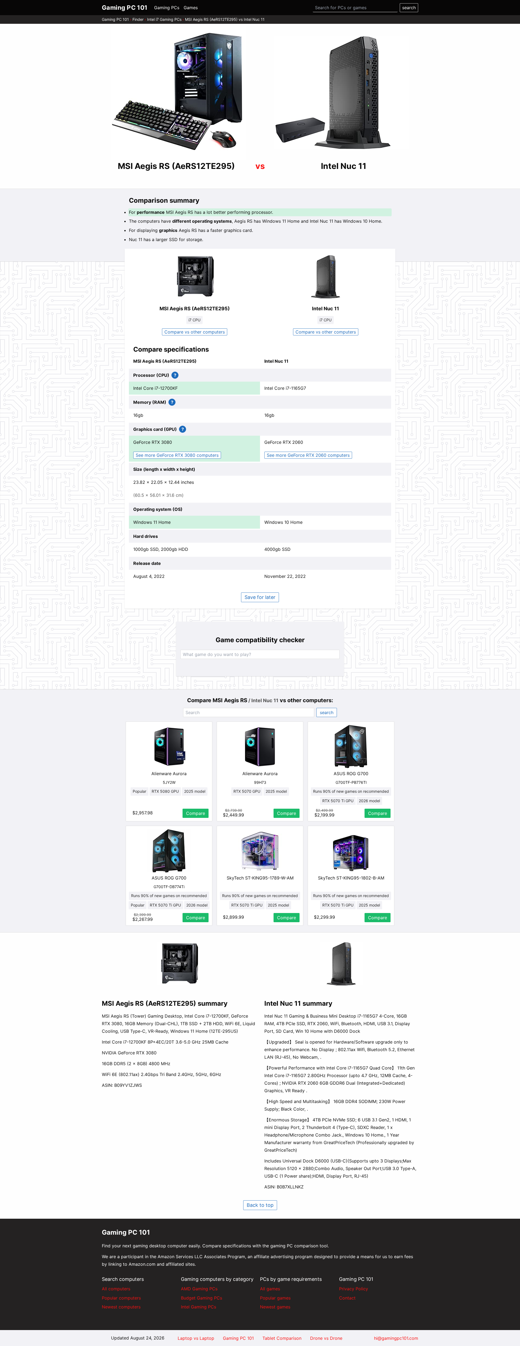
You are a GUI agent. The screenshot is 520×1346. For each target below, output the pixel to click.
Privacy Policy (353, 1288)
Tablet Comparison (281, 1338)
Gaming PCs (166, 7)
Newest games (275, 1307)
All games (270, 1288)
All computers (116, 1288)
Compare (195, 813)
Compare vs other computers (194, 332)
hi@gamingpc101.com (396, 1338)
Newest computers (121, 1307)
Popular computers (121, 1298)
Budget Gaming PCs (201, 1298)
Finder (138, 19)
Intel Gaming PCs (198, 1307)
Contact (347, 1298)
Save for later (260, 597)
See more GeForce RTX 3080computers (177, 455)
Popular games (275, 1298)
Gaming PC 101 (115, 19)
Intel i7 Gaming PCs (164, 19)
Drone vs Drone (326, 1338)
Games (191, 7)
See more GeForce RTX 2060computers (308, 455)
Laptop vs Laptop (196, 1338)
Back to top (260, 1205)
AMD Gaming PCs (199, 1288)
